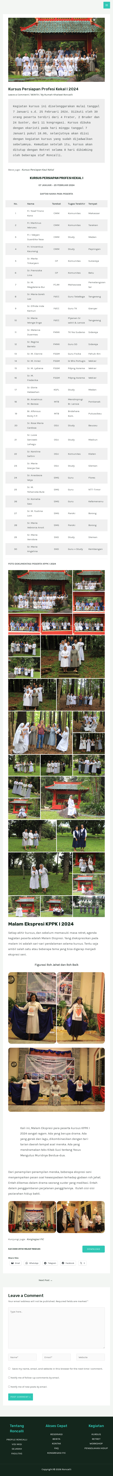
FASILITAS (16, 1453)
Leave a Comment (18, 94)
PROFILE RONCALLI (16, 1439)
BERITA (35, 94)
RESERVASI (56, 1434)
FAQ (56, 1448)
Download (93, 1249)
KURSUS (96, 1434)
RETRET (96, 1438)
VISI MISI (17, 1444)
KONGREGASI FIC (56, 1452)
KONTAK (56, 1443)
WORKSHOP (96, 1443)
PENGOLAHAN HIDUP (96, 1448)
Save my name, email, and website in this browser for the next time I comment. (57, 1368)
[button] (40, 591)
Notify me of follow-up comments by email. (35, 1377)
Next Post (46, 1280)
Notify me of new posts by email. (29, 1386)
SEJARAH (17, 1448)
